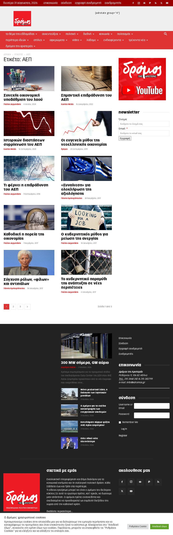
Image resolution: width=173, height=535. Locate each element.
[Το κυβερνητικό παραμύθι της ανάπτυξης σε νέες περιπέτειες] (86, 262)
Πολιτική (71, 34)
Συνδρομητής (113, 3)
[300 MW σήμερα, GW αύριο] (86, 345)
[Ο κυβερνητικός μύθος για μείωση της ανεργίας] (86, 217)
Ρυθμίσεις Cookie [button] (137, 527)
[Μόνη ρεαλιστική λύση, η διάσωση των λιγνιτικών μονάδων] (69, 394)
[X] (161, 3)
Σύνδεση (66, 3)
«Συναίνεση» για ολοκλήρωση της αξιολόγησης (76, 189)
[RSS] (155, 3)
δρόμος (64, 149)
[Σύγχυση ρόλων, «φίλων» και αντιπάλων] (29, 262)
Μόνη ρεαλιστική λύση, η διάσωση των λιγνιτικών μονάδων (94, 393)
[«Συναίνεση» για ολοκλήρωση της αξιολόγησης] (86, 168)
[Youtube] (167, 3)
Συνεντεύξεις (50, 34)
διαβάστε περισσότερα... (60, 511)
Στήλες (38, 40)
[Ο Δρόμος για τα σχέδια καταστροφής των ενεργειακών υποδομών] (69, 410)
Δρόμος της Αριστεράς (19, 46)
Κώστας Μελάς (67, 104)
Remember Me (130, 422)
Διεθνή (87, 34)
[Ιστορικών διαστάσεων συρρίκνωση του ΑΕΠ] (29, 123)
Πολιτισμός (123, 34)
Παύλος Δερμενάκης (12, 104)
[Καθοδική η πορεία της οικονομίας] (29, 217)
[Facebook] (133, 3)
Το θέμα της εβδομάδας (20, 34)
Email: (123, 128)
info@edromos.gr (136, 382)
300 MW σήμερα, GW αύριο (85, 363)
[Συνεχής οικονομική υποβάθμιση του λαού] (29, 78)
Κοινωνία (104, 34)
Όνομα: (123, 119)
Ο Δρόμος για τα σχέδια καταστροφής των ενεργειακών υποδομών (93, 409)
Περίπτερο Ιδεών (16, 40)
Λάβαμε (91, 40)
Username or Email (126, 406)
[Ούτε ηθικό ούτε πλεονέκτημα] (69, 443)
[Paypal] (150, 3)
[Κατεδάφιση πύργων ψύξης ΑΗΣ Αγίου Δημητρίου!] (69, 427)
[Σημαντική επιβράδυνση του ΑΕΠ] (86, 78)
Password (124, 414)
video (75, 40)
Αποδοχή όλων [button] (159, 527)
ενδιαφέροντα (112, 40)
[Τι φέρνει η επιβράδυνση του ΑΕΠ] (29, 168)
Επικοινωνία (51, 3)
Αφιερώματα (57, 40)
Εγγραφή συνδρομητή (88, 3)
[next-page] (27, 307)
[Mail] (144, 3)
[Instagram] (138, 3)
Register (123, 436)
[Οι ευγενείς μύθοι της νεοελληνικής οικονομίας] (86, 123)
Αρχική (7, 55)
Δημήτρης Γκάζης (68, 367)
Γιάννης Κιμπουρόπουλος (71, 198)
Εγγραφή (125, 138)
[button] (166, 34)
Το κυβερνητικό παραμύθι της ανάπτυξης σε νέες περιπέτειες (84, 283)
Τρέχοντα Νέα (137, 40)
